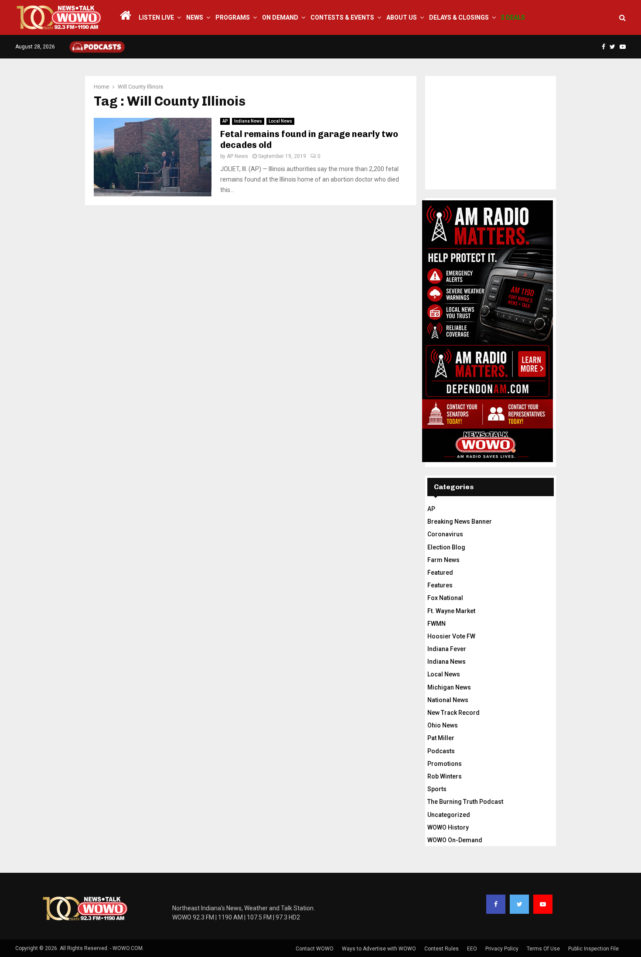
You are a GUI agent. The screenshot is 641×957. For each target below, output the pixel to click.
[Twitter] (519, 904)
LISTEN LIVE (156, 17)
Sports (437, 788)
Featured (440, 572)
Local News (280, 121)
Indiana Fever (446, 648)
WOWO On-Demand (454, 840)
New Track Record (453, 712)
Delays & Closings (459, 17)
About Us (401, 17)
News (194, 17)
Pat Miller (440, 737)
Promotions (444, 763)
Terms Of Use (543, 949)
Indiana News (248, 121)
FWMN (436, 623)
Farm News (443, 559)
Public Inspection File (593, 949)
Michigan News (449, 687)
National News (447, 699)
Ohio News (442, 725)
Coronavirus (445, 534)
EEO (472, 949)
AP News (237, 156)
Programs (232, 17)
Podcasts (441, 751)
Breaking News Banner (459, 521)
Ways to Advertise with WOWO (379, 949)
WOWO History (448, 827)
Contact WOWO (315, 949)
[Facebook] (495, 904)
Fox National (445, 597)
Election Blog (446, 547)
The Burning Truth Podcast (465, 801)
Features (440, 585)
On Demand (280, 17)
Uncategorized (448, 814)
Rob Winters (444, 776)
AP (225, 121)
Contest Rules (441, 949)
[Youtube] (542, 904)
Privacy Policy (501, 949)
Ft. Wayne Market (451, 610)
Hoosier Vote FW (451, 636)
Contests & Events (342, 17)
